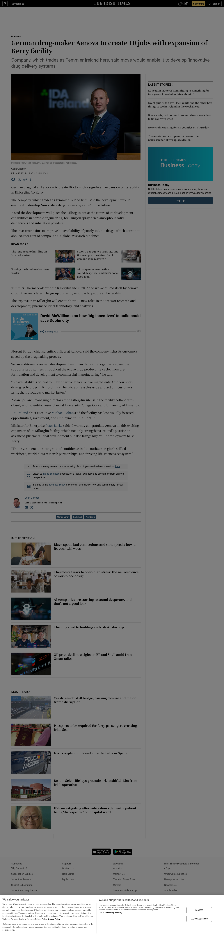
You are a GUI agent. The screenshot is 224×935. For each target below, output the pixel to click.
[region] (112, 915)
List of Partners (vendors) (110, 913)
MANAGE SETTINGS (199, 919)
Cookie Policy (54, 919)
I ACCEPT (199, 910)
